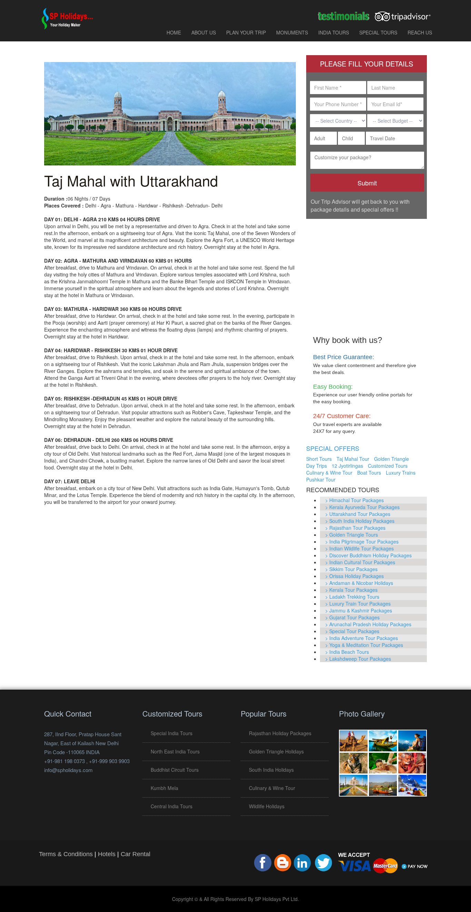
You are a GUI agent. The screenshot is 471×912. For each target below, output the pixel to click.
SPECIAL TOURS (378, 32)
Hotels (107, 854)
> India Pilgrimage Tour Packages (362, 541)
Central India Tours (171, 806)
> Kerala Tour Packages (351, 589)
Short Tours (319, 458)
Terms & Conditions (66, 854)
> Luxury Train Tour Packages (358, 603)
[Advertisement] (366, 272)
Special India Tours (171, 733)
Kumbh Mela (164, 787)
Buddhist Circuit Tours (175, 769)
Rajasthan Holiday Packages (280, 733)
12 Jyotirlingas (347, 465)
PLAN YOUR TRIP (246, 32)
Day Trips (316, 465)
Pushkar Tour (320, 479)
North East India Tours (175, 751)
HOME (174, 32)
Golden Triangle (391, 458)
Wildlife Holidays (266, 806)
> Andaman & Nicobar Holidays (359, 582)
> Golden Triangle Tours (351, 534)
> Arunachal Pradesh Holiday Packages (368, 624)
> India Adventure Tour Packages (361, 638)
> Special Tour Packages (352, 631)
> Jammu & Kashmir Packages (358, 610)
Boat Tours (369, 472)
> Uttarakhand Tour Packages (357, 513)
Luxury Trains (400, 472)
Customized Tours (388, 465)
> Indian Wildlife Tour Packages (359, 548)
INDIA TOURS (333, 32)
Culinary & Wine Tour (329, 472)
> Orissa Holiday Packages (354, 575)
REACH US (420, 32)
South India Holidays (271, 769)
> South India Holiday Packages (359, 520)
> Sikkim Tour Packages (351, 569)
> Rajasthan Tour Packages (355, 527)
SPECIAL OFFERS (332, 448)
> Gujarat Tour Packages (352, 617)
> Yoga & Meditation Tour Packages (364, 644)
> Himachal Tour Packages (354, 500)
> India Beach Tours (347, 651)
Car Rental (135, 854)
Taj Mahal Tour (353, 458)
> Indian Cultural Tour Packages (360, 562)
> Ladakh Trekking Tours (352, 596)
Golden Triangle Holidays (276, 751)
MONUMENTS (292, 32)
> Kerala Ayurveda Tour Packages (362, 507)
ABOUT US (203, 32)
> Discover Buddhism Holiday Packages (368, 555)
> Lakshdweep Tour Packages (358, 658)
